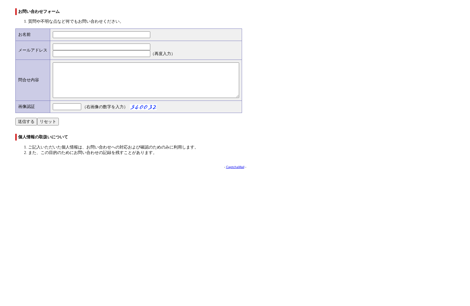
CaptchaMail (235, 167)
